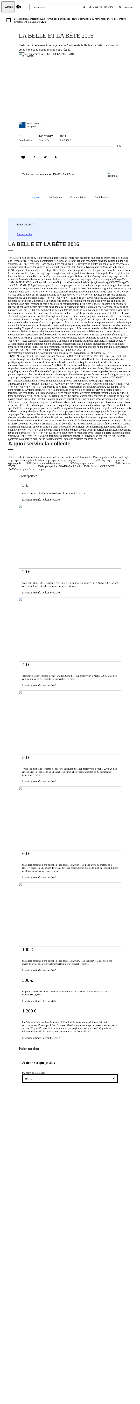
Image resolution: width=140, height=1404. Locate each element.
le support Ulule (37, 21)
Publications (55, 197)
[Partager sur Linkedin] (56, 157)
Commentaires (78, 197)
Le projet (35, 197)
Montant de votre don (33, 1072)
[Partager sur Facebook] (34, 157)
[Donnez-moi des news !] (23, 157)
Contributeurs (102, 197)
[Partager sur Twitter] (45, 157)
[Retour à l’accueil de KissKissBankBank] (19, 7)
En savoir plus (24, 234)
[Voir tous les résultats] (84, 7)
